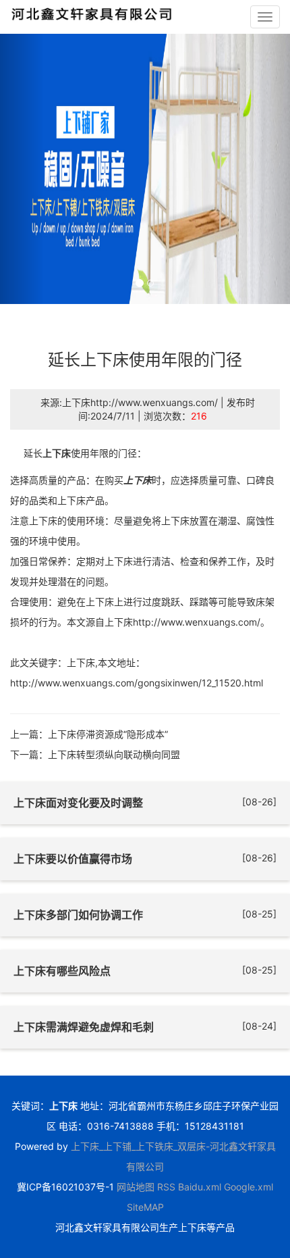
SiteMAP (145, 1207)
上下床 (56, 453)
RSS (166, 1186)
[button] (22, 169)
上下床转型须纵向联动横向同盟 (114, 754)
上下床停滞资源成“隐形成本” (108, 734)
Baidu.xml (199, 1186)
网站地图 (135, 1186)
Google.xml (248, 1186)
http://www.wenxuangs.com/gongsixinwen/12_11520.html (136, 682)
